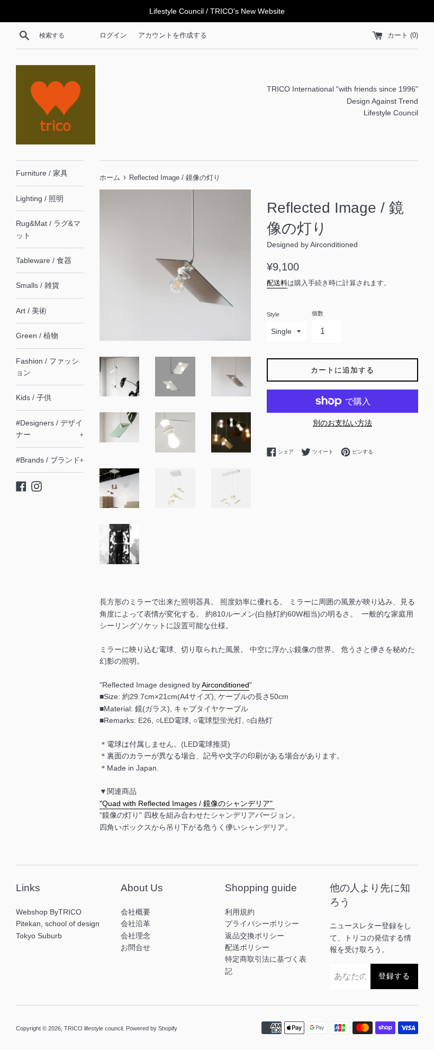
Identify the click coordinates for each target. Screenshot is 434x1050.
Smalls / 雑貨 (37, 285)
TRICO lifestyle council (93, 1028)
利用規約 (240, 912)
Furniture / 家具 (42, 173)
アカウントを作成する (172, 35)
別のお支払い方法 (342, 423)
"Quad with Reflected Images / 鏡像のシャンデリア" (187, 803)
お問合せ (135, 947)
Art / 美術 (31, 310)
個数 (317, 313)
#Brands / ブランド (50, 460)
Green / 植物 (37, 335)
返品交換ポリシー (254, 935)
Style (273, 314)
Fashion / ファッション (47, 367)
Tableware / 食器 (43, 260)
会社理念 (135, 935)
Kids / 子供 (33, 397)
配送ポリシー (247, 947)
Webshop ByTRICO (49, 912)
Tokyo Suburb (39, 935)
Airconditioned (225, 685)
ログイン (113, 35)
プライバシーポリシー (262, 923)
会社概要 (135, 912)
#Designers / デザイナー (50, 429)
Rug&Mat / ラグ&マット (48, 229)
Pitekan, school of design (58, 923)
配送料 (277, 283)
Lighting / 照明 (40, 198)
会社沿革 (135, 923)
